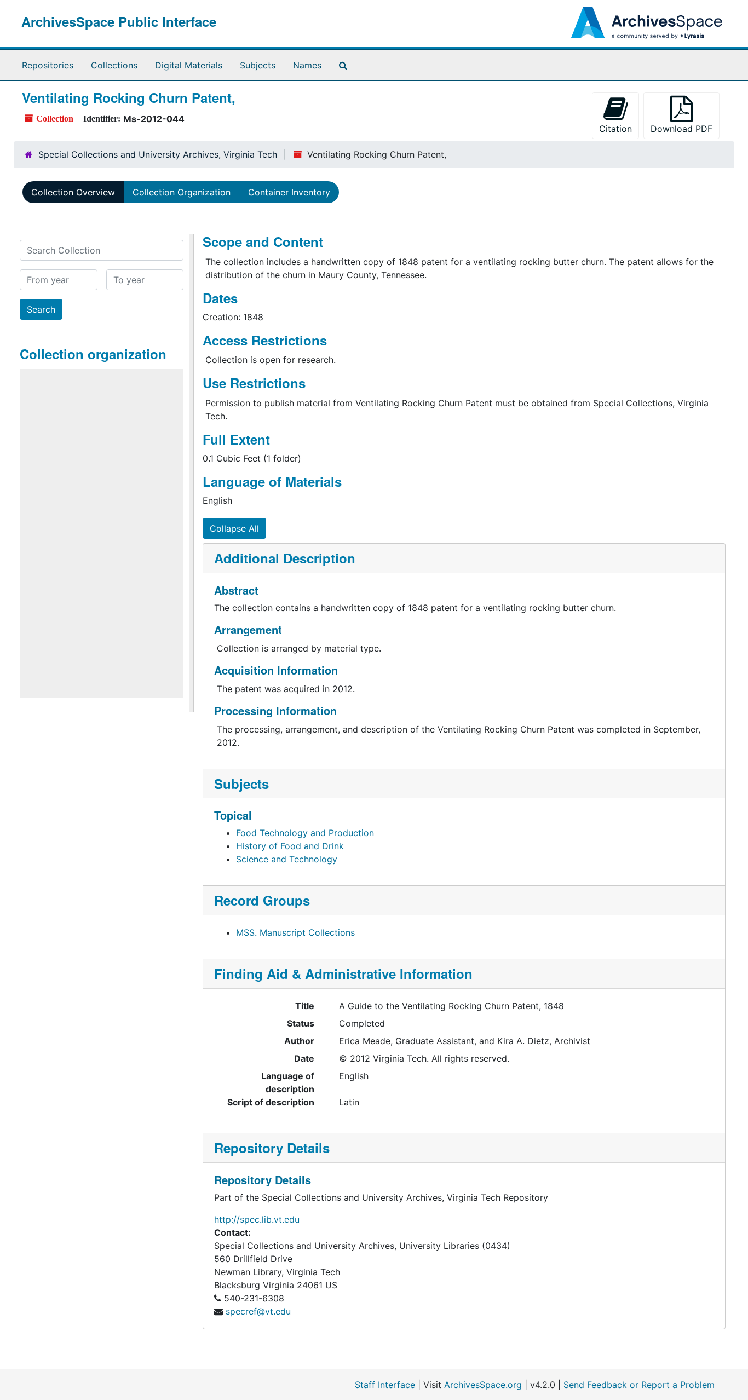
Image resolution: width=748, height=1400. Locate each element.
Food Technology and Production (305, 832)
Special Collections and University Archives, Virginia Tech (157, 154)
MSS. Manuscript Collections (295, 932)
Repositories (47, 65)
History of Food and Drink (290, 845)
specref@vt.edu (258, 1311)
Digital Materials (188, 65)
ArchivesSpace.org (483, 1384)
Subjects (257, 65)
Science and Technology (286, 859)
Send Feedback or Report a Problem (639, 1384)
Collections (114, 65)
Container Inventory (289, 192)
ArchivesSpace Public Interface (118, 21)
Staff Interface (385, 1384)
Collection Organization (182, 192)
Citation (615, 128)
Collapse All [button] (234, 528)
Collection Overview (73, 192)
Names (307, 65)
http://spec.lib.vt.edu (257, 1219)
